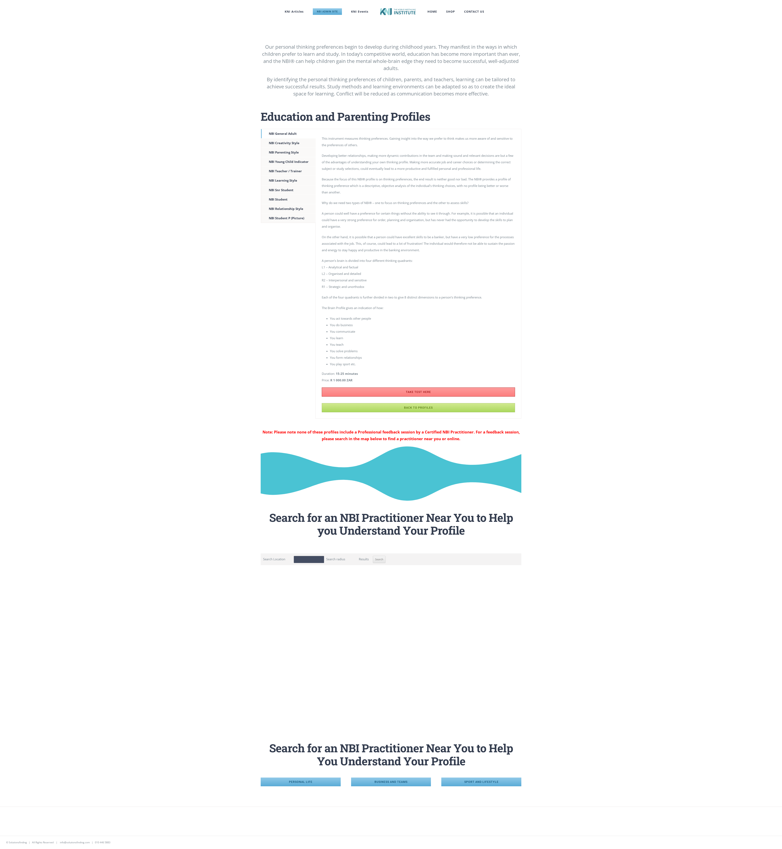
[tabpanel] (418, 274)
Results (364, 559)
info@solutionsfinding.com (75, 842)
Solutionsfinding (18, 842)
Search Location (274, 559)
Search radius (335, 559)
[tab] (288, 133)
